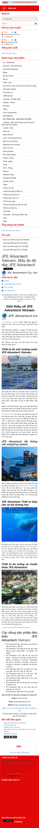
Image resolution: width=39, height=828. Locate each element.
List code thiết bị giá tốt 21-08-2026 (15, 250)
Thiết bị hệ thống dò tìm (11, 194)
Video (5, 221)
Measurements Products (11, 144)
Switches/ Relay (8, 174)
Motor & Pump (8, 148)
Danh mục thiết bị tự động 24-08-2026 (16, 240)
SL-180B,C (24, 418)
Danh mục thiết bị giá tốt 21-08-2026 (15, 246)
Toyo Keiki (6, 211)
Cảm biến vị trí (8, 92)
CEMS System (8, 96)
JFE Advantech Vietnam (10, 322)
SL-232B (31, 418)
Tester (5, 184)
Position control (8, 158)
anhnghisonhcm (9, 290)
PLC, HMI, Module (9, 154)
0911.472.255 (22, 698)
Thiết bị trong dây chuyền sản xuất (15, 204)
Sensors (6, 171)
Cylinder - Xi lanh (9, 102)
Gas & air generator (10, 112)
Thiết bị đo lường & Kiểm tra (12, 191)
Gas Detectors (8, 116)
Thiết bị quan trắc (9, 201)
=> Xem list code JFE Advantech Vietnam (16, 627)
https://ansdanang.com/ (23, 705)
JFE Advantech (7, 414)
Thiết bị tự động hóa (10, 208)
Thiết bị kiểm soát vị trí (11, 198)
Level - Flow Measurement (12, 138)
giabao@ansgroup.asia (11, 42)
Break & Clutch (8, 76)
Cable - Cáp (7, 82)
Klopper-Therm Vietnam (12, 727)
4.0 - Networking (8, 62)
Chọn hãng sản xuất (9, 53)
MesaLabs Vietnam (10, 734)
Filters (5, 109)
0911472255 (8, 287)
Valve (5, 218)
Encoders (6, 106)
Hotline (6, 281)
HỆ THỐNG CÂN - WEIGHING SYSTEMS (17, 119)
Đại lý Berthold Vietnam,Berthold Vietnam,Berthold (15, 724)
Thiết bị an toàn (8, 188)
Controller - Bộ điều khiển (12, 99)
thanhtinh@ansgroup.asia (12, 34)
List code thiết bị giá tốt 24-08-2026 (15, 243)
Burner (5, 79)
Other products (8, 151)
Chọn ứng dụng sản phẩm (11, 230)
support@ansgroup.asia (12, 284)
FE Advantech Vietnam (26, 485)
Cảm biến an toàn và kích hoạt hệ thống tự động (19, 86)
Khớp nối (6, 131)
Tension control (8, 181)
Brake (5, 72)
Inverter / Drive (8, 128)
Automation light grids (10, 69)
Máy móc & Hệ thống (10, 141)
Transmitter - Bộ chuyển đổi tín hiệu (15, 214)
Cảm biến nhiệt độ (9, 89)
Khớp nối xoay (8, 134)
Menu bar (12, 8)
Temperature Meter (9, 178)
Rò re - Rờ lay (8, 168)
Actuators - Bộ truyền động (12, 66)
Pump (5, 164)
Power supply (7, 161)
